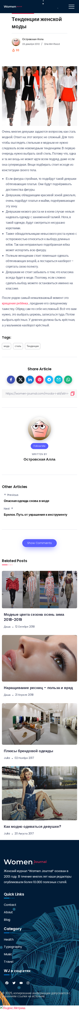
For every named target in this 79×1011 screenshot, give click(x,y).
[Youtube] (21, 983)
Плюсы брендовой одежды (28, 751)
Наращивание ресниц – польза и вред (38, 687)
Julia (7, 758)
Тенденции (33, 346)
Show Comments (39, 543)
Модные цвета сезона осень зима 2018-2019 (34, 617)
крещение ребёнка (15, 303)
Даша (7, 627)
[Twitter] (14, 983)
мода (6, 346)
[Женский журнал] (13, 6)
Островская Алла (32, 39)
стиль (18, 346)
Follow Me (39, 446)
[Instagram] (28, 983)
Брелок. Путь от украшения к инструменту (35, 514)
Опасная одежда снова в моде (26, 501)
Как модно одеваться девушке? (32, 826)
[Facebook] (7, 983)
